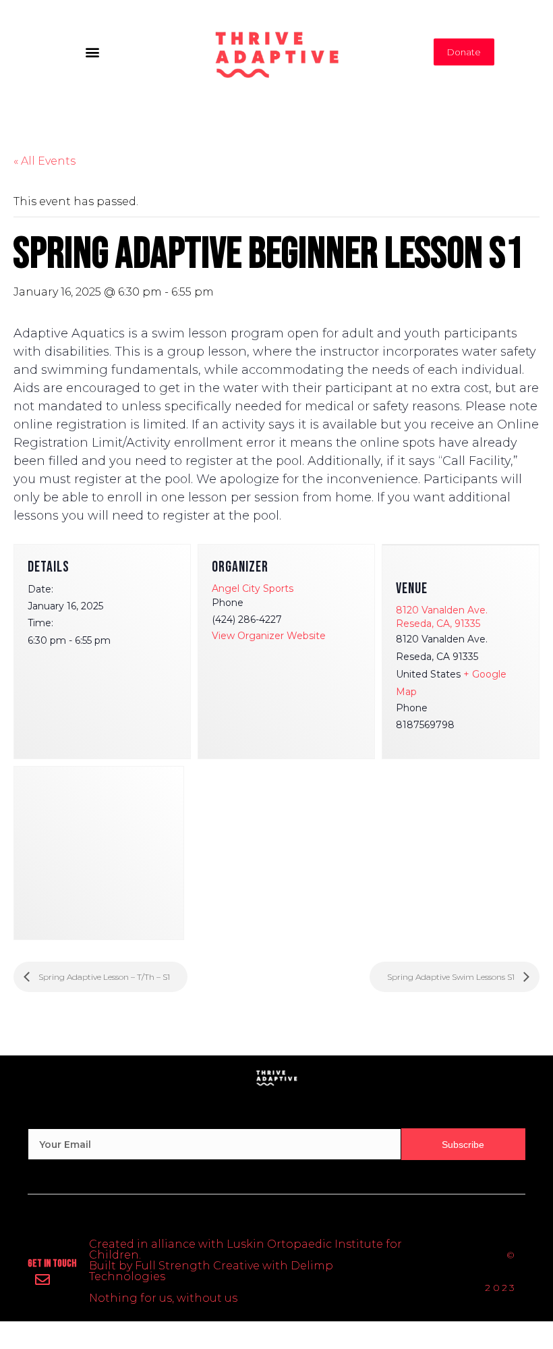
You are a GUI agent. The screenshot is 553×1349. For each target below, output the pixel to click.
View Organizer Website (269, 636)
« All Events (44, 161)
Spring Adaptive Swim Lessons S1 (452, 977)
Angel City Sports (252, 588)
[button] (92, 51)
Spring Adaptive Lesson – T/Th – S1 (103, 977)
